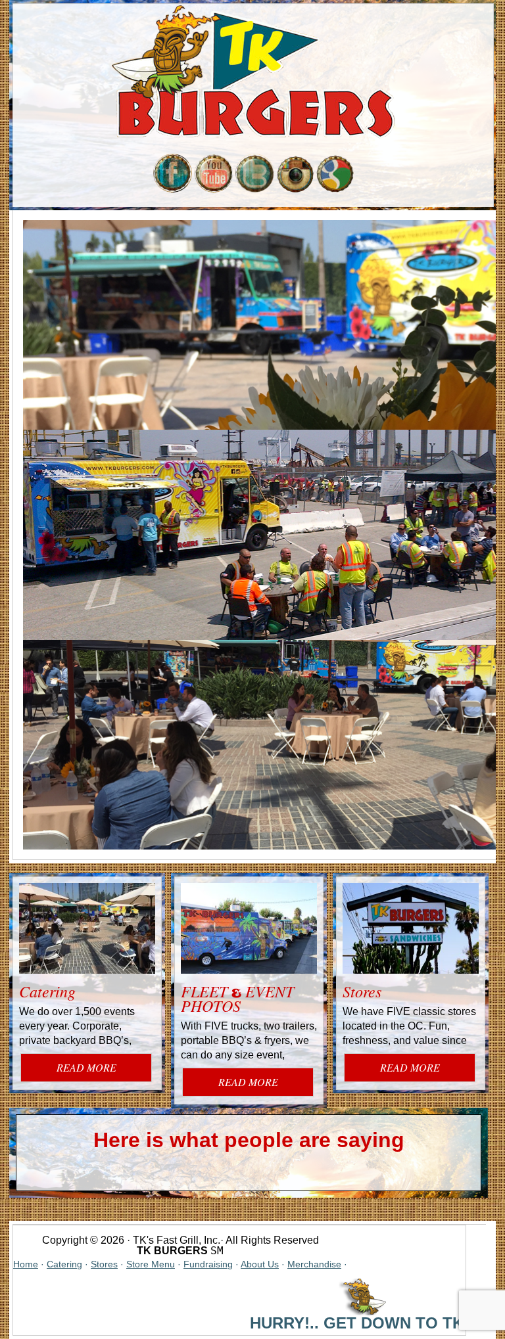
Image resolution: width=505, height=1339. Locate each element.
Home (25, 1264)
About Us (260, 1264)
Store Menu (150, 1264)
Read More (86, 1067)
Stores (362, 990)
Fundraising (208, 1264)
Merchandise (314, 1264)
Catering (47, 990)
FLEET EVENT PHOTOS (237, 998)
